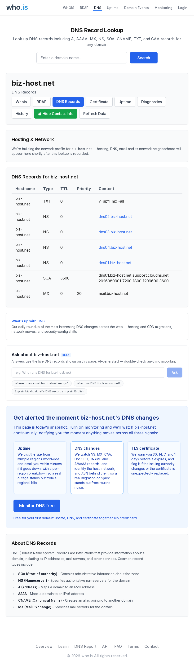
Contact (152, 646)
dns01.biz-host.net (115, 262)
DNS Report (85, 646)
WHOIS (68, 8)
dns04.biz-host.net (115, 247)
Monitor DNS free (37, 505)
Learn (63, 646)
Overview (44, 646)
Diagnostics (151, 101)
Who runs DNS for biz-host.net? (98, 383)
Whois (21, 101)
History (22, 113)
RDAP (84, 8)
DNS (97, 8)
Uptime (113, 8)
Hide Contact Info (58, 113)
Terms (133, 646)
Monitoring (163, 8)
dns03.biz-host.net (115, 232)
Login (182, 8)
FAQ (118, 646)
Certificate (99, 101)
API (105, 646)
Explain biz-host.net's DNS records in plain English (49, 391)
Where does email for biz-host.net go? (42, 383)
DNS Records (68, 101)
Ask (175, 372)
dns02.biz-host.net (115, 216)
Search (143, 57)
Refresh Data (94, 113)
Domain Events (136, 8)
